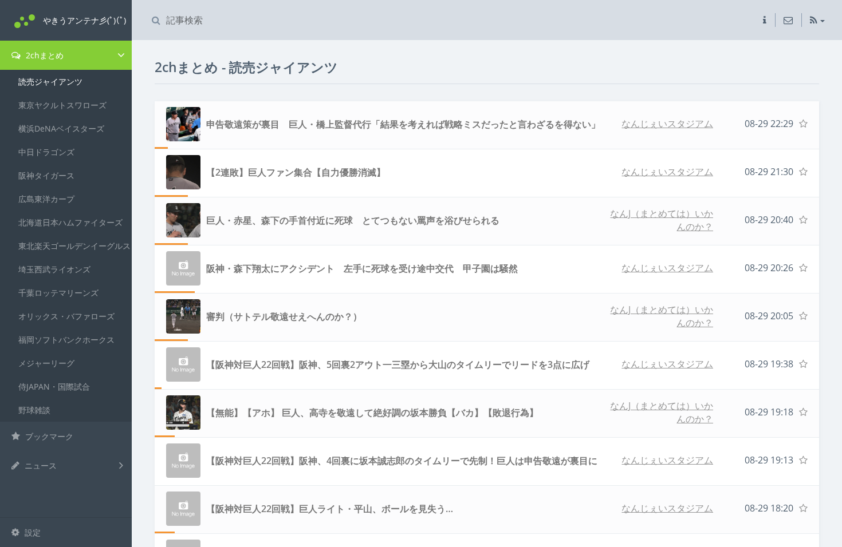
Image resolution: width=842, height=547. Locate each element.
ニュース (39, 465)
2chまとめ (43, 55)
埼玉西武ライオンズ (54, 269)
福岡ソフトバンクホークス (66, 339)
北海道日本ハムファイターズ (70, 222)
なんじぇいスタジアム (667, 123)
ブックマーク (48, 436)
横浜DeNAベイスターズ (61, 128)
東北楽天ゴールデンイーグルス (74, 245)
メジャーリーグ (46, 363)
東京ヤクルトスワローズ (62, 105)
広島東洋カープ (46, 198)
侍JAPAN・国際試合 (54, 386)
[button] (764, 20)
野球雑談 (34, 410)
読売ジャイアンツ (50, 81)
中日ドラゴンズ (46, 151)
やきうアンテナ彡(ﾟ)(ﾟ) (84, 20)
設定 (31, 532)
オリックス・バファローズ (66, 316)
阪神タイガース (46, 175)
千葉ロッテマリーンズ (58, 292)
